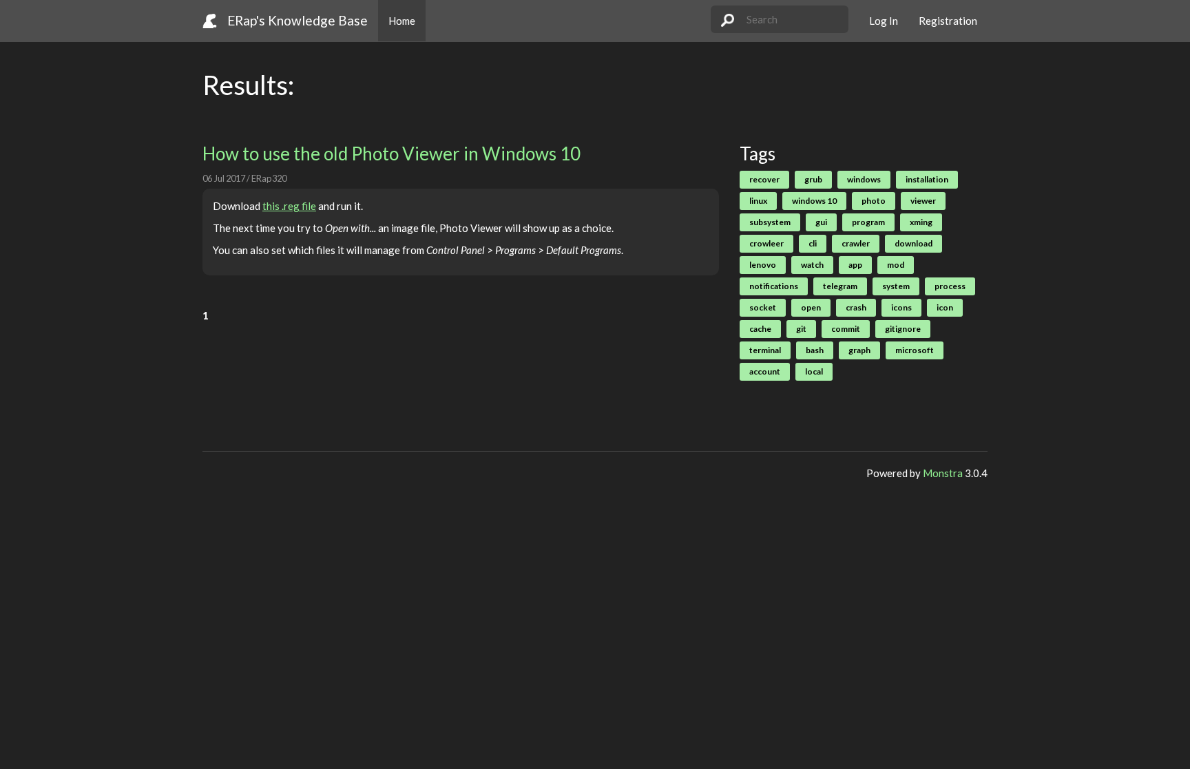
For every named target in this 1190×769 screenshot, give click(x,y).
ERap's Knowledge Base (297, 20)
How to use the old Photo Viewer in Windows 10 (391, 154)
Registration (948, 20)
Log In (883, 20)
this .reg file (289, 206)
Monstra (943, 473)
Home (401, 20)
